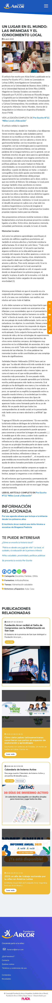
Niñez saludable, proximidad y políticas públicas (23, 555)
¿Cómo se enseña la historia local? (17, 542)
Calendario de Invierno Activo (20, 769)
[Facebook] (4, 571)
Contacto (5, 960)
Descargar (20, 781)
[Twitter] (9, 571)
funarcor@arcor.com (15, 949)
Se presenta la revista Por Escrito (17, 560)
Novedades (6, 979)
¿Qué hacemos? (8, 956)
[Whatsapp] (19, 571)
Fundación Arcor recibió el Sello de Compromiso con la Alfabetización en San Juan (25, 628)
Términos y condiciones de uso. (14, 968)
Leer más (9, 642)
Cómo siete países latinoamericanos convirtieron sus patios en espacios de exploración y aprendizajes (25, 740)
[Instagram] (24, 571)
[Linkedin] (14, 571)
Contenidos (6, 975)
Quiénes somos (8, 964)
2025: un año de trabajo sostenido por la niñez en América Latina (25, 878)
